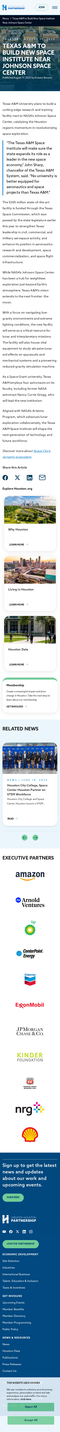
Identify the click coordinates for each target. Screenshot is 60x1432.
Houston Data (11, 1351)
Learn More (30, 523)
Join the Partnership (20, 1244)
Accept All (30, 1420)
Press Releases (11, 1364)
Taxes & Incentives (13, 1288)
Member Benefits (13, 1309)
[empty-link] (5, 477)
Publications (10, 1358)
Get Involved (10, 681)
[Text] (4, 1231)
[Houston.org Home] (13, 7)
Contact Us (9, 1371)
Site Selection (10, 1261)
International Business (16, 1274)
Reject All (31, 1407)
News (5, 18)
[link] (55, 7)
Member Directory (14, 1316)
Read (29, 784)
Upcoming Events (13, 1303)
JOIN (41, 7)
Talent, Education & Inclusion (20, 1281)
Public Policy (10, 1329)
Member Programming (16, 1323)
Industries (8, 1268)
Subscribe (13, 1197)
